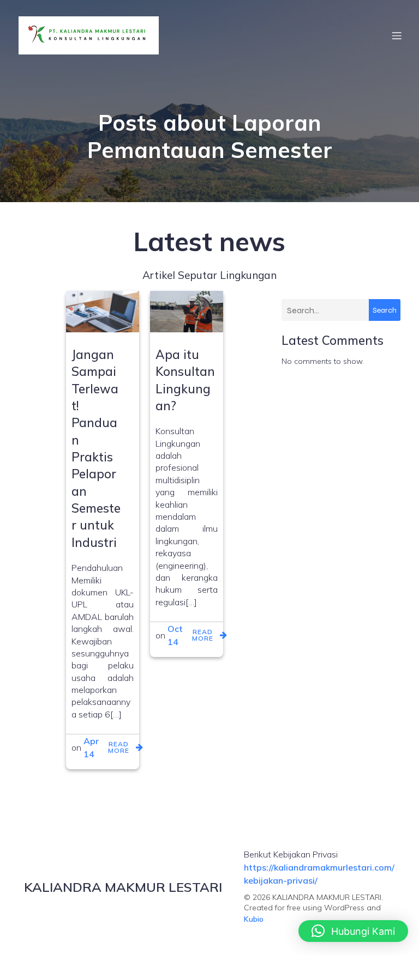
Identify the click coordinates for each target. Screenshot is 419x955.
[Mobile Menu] (396, 35)
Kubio (254, 919)
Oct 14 (175, 635)
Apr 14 (91, 747)
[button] (353, 931)
